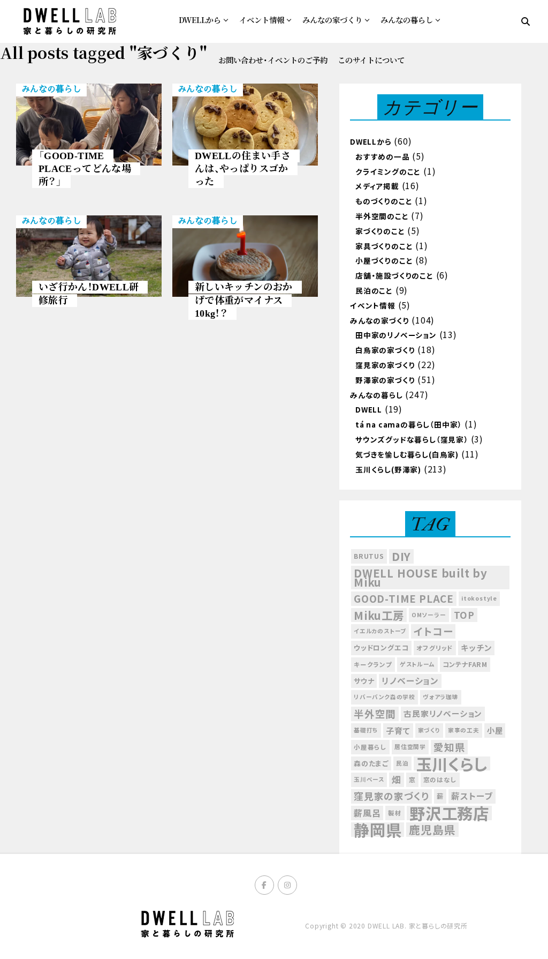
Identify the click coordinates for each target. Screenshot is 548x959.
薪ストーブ (472, 796)
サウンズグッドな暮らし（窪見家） (411, 439)
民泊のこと (374, 290)
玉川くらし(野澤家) (388, 469)
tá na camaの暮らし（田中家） (408, 424)
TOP (464, 614)
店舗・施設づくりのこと (394, 275)
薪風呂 (367, 812)
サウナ (364, 681)
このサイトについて (371, 59)
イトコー (433, 631)
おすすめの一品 (382, 156)
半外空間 (375, 714)
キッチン (476, 647)
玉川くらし (452, 763)
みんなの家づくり (332, 19)
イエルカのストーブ (380, 631)
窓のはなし (440, 779)
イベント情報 (261, 19)
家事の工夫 (464, 730)
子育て (398, 730)
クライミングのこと (388, 171)
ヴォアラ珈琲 (441, 697)
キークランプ (373, 664)
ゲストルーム (417, 664)
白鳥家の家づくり (385, 349)
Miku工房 (379, 615)
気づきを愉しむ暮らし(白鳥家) (407, 454)
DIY (401, 556)
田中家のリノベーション (396, 334)
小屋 (495, 730)
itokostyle (479, 598)
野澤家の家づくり (385, 379)
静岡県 (377, 829)
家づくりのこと (380, 231)
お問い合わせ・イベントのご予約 (273, 59)
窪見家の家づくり (385, 364)
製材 (395, 812)
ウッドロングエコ (381, 647)
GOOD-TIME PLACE (404, 598)
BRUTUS (369, 556)
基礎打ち (366, 730)
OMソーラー (429, 615)
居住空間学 (410, 747)
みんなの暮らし (406, 19)
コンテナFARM (465, 664)
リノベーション (410, 681)
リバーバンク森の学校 (384, 697)
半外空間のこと (382, 216)
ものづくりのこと (383, 201)
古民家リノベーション (443, 713)
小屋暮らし (370, 747)
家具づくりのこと (384, 246)
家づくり (429, 730)
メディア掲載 (377, 186)
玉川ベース (369, 779)
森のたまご (371, 763)
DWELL (368, 409)
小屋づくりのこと (384, 260)
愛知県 (449, 747)
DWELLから (200, 19)
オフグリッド (434, 647)
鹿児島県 (432, 829)
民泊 (402, 763)
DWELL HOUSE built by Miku (421, 577)
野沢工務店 (449, 813)
